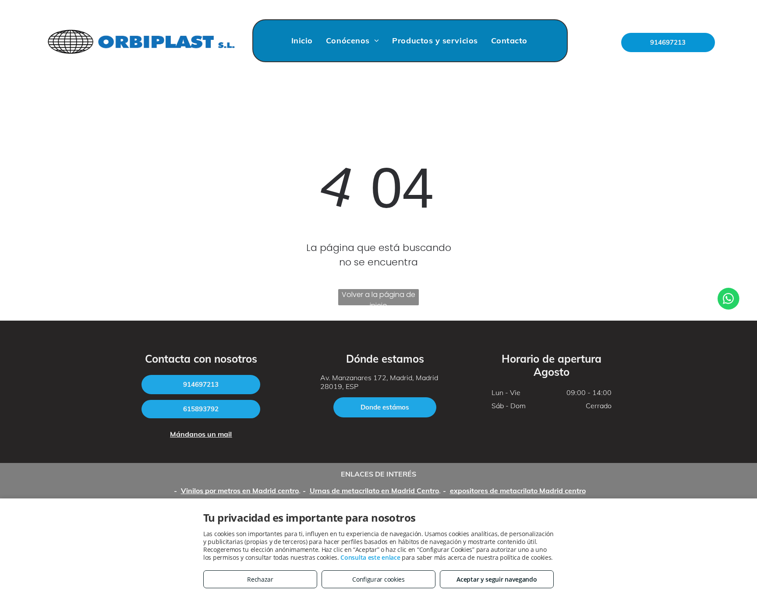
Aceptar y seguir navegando (496, 579)
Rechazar (260, 579)
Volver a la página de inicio (378, 297)
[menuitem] (302, 40)
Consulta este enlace (370, 557)
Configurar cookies (378, 579)
